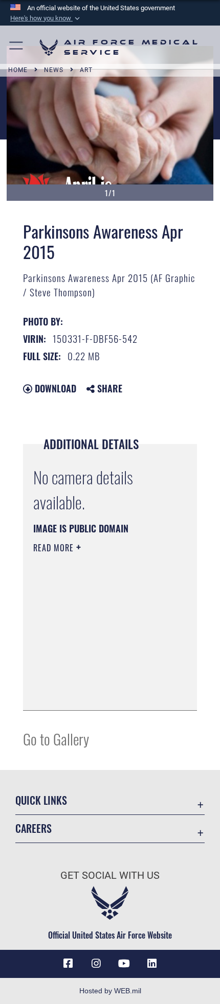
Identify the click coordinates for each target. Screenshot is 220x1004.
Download (54, 388)
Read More (54, 548)
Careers (33, 828)
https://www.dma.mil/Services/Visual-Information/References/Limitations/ (95, 677)
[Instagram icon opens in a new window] (96, 963)
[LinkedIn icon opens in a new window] (152, 963)
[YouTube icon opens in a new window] (123, 963)
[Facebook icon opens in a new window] (68, 963)
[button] (46, 18)
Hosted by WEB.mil (110, 991)
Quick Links (41, 800)
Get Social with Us (110, 875)
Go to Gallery (56, 739)
